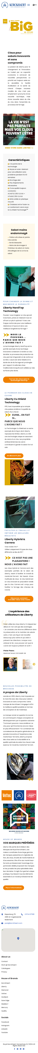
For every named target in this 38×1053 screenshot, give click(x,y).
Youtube (4, 1032)
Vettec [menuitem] (4, 993)
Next (34, 664)
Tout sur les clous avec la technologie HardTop (19, 380)
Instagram (5, 1025)
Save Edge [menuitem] (5, 1000)
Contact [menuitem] (4, 961)
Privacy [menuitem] (4, 972)
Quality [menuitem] (4, 1011)
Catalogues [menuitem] (5, 968)
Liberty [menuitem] (4, 986)
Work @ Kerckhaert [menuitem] (9, 965)
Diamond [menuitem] (4, 990)
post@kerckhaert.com (13, 923)
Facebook (5, 1022)
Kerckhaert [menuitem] (5, 983)
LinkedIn (4, 1029)
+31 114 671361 (29, 914)
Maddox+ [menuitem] (4, 1004)
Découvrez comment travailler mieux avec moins (19, 599)
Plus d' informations (14, 888)
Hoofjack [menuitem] (4, 997)
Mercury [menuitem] (4, 1007)
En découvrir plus (14, 456)
